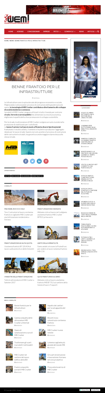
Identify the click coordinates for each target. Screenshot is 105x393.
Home (10, 31)
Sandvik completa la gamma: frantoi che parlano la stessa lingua (88, 141)
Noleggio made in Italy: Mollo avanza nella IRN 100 (89, 214)
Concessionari (33, 31)
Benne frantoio (37, 176)
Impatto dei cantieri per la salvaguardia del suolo (56, 308)
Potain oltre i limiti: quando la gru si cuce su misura (88, 239)
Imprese (46, 31)
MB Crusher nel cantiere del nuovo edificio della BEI (21, 357)
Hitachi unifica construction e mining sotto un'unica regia (87, 178)
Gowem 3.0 (68, 31)
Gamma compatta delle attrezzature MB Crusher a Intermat (23, 320)
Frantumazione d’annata (49, 209)
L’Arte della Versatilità (47, 243)
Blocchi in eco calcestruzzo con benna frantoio (56, 320)
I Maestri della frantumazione (18, 277)
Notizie (7, 176)
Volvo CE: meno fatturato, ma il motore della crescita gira (87, 115)
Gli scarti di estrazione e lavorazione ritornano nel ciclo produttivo (56, 357)
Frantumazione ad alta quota (18, 243)
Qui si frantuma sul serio (48, 277)
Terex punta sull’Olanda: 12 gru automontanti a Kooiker (88, 226)
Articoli (91, 31)
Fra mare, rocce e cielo (14, 209)
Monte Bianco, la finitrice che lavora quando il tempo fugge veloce (89, 154)
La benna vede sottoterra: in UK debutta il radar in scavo (88, 128)
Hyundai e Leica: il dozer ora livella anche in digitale (88, 203)
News (81, 31)
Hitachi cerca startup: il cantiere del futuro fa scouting (89, 191)
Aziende (20, 31)
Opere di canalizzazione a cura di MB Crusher (23, 332)
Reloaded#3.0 (25, 176)
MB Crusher (16, 176)
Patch (56, 31)
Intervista (8, 191)
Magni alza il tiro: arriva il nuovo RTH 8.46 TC (89, 251)
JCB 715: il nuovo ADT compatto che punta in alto (89, 166)
